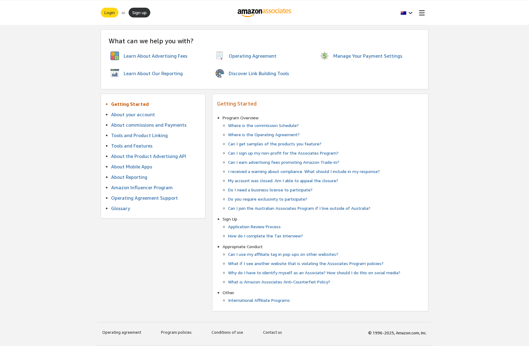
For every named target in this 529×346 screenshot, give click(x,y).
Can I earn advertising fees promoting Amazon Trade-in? (283, 162)
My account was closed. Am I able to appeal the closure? (283, 180)
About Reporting (129, 177)
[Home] (264, 12)
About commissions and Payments (148, 125)
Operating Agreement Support (144, 198)
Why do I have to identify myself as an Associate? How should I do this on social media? (314, 272)
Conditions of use (227, 332)
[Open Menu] (420, 12)
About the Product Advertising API (148, 156)
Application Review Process (254, 226)
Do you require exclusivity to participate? (267, 199)
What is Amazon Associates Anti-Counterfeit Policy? (279, 281)
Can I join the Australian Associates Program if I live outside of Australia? (299, 208)
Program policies (176, 332)
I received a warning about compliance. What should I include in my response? (304, 171)
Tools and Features (131, 145)
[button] (406, 12)
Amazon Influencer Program (142, 187)
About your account (133, 114)
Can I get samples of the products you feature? (274, 143)
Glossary (120, 208)
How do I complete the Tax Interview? (265, 235)
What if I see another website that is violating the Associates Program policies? (306, 263)
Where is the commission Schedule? (263, 125)
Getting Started (130, 104)
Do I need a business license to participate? (270, 189)
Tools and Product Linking (139, 135)
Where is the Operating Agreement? (264, 134)
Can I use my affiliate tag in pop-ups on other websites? (283, 254)
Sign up (139, 12)
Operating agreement (121, 332)
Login (109, 12)
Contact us (272, 332)
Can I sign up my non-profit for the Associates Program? (283, 153)
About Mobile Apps (131, 166)
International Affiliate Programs (259, 300)
